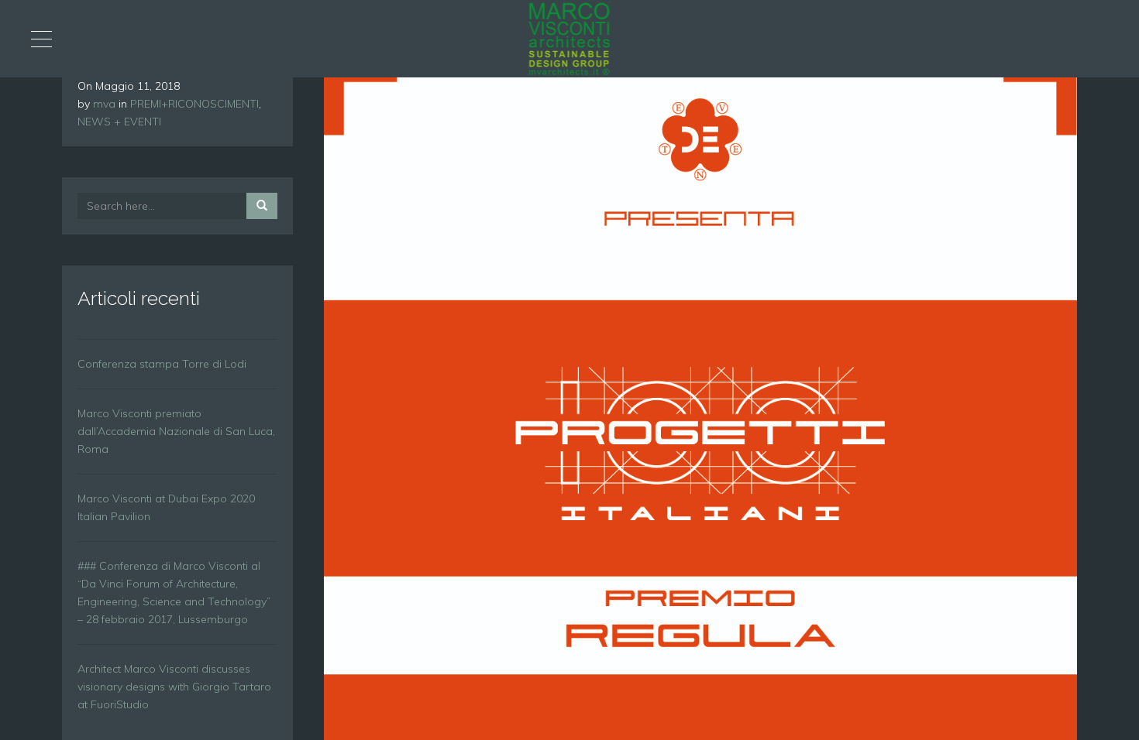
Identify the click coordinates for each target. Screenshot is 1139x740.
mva (104, 104)
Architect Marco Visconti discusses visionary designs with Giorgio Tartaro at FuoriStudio (174, 686)
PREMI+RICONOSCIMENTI (194, 104)
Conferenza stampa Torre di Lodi (161, 364)
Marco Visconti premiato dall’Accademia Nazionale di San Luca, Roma (176, 431)
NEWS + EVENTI (119, 121)
